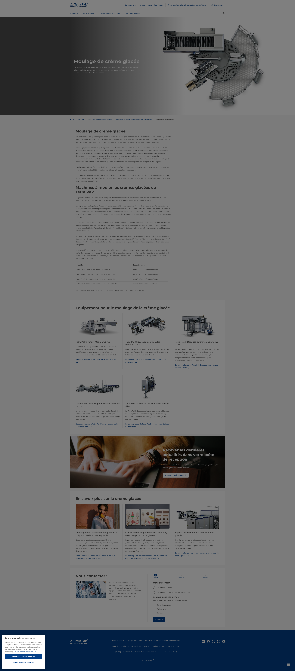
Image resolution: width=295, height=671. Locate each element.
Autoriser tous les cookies (23, 656)
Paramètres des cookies (23, 662)
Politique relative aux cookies (25, 652)
